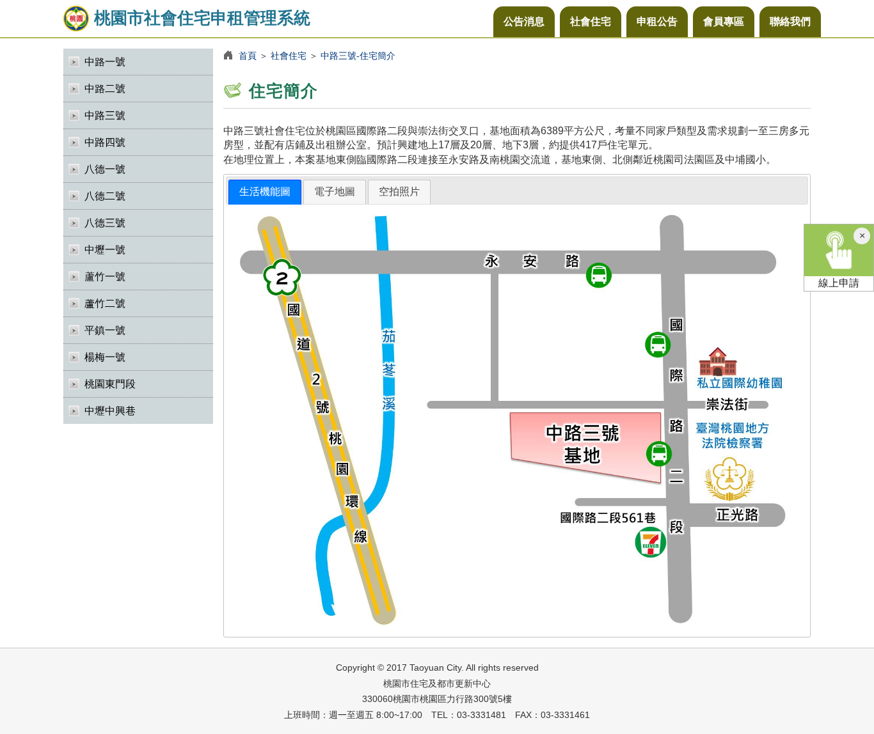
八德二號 (104, 196)
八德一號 (104, 169)
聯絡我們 (790, 21)
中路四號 (104, 142)
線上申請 (838, 282)
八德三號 (104, 222)
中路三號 (104, 115)
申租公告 (657, 21)
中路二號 (104, 88)
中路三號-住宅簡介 (358, 56)
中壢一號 (104, 249)
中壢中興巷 (110, 410)
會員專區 (723, 21)
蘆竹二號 (104, 303)
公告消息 (524, 21)
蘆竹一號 (104, 276)
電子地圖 (334, 191)
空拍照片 (399, 191)
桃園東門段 (110, 384)
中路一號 (104, 61)
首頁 (248, 56)
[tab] (264, 192)
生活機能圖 (264, 191)
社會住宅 (590, 21)
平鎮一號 (104, 330)
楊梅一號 (104, 357)
